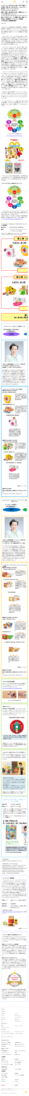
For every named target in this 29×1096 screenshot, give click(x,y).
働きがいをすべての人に (19, 1044)
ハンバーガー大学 (4, 1062)
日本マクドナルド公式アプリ (20, 1050)
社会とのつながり (4, 1060)
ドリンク (3, 1017)
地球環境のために (18, 1042)
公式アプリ (3, 1079)
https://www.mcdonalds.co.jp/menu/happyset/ (12, 911)
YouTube (16, 1081)
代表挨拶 (3, 1059)
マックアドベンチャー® (19, 1031)
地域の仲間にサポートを (6, 1044)
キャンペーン (4, 1023)
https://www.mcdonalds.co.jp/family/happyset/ (15, 135)
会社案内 (16, 1059)
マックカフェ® (17, 1021)
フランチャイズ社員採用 (19, 1075)
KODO (16, 1052)
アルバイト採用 (4, 1073)
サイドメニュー (18, 1015)
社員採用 (16, 1073)
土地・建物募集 (18, 1062)
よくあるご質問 (18, 1069)
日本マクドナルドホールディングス (8, 1090)
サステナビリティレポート (20, 1046)
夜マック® (17, 1019)
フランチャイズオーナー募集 (6, 1064)
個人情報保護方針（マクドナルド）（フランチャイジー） (16, 1088)
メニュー (3, 1011)
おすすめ (3, 1013)
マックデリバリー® (5, 1052)
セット (2, 1015)
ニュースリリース (18, 1064)
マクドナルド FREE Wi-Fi (6, 1054)
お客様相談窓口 (4, 1069)
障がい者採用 (3, 1075)
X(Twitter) (3, 1081)
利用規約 (3, 1088)
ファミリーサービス (18, 1025)
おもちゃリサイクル (5, 1031)
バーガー (16, 1013)
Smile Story (3, 1046)
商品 (2, 1025)
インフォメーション (5, 1027)
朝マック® (3, 1019)
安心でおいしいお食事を (6, 1042)
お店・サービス (4, 1048)
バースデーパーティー (19, 1033)
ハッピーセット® (18, 1017)
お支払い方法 (17, 1054)
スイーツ (3, 1021)
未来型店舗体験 (4, 1050)
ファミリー (3, 1029)
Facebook (17, 1079)
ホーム (2, 1009)
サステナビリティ (5, 1040)
